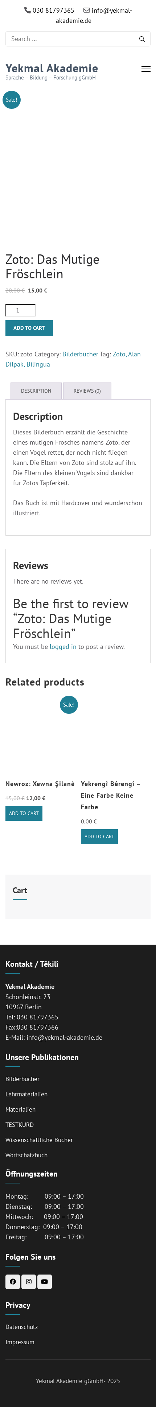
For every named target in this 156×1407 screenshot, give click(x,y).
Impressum (19, 1342)
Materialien (20, 1109)
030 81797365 (52, 10)
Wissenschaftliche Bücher (39, 1140)
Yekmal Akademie (51, 67)
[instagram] (28, 1282)
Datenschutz (21, 1327)
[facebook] (12, 1282)
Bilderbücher (80, 354)
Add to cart (29, 327)
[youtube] (44, 1282)
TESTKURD (19, 1125)
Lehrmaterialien (26, 1094)
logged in (63, 646)
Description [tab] (36, 391)
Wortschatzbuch (26, 1155)
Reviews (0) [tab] (87, 391)
